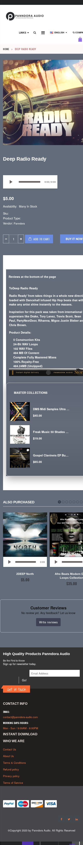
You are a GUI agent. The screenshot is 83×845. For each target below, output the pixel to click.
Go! (24, 680)
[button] (59, 501)
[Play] (11, 182)
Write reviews (48, 622)
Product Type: (12, 218)
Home (6, 49)
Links (22, 32)
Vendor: (8, 223)
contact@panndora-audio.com (20, 717)
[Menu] (43, 32)
